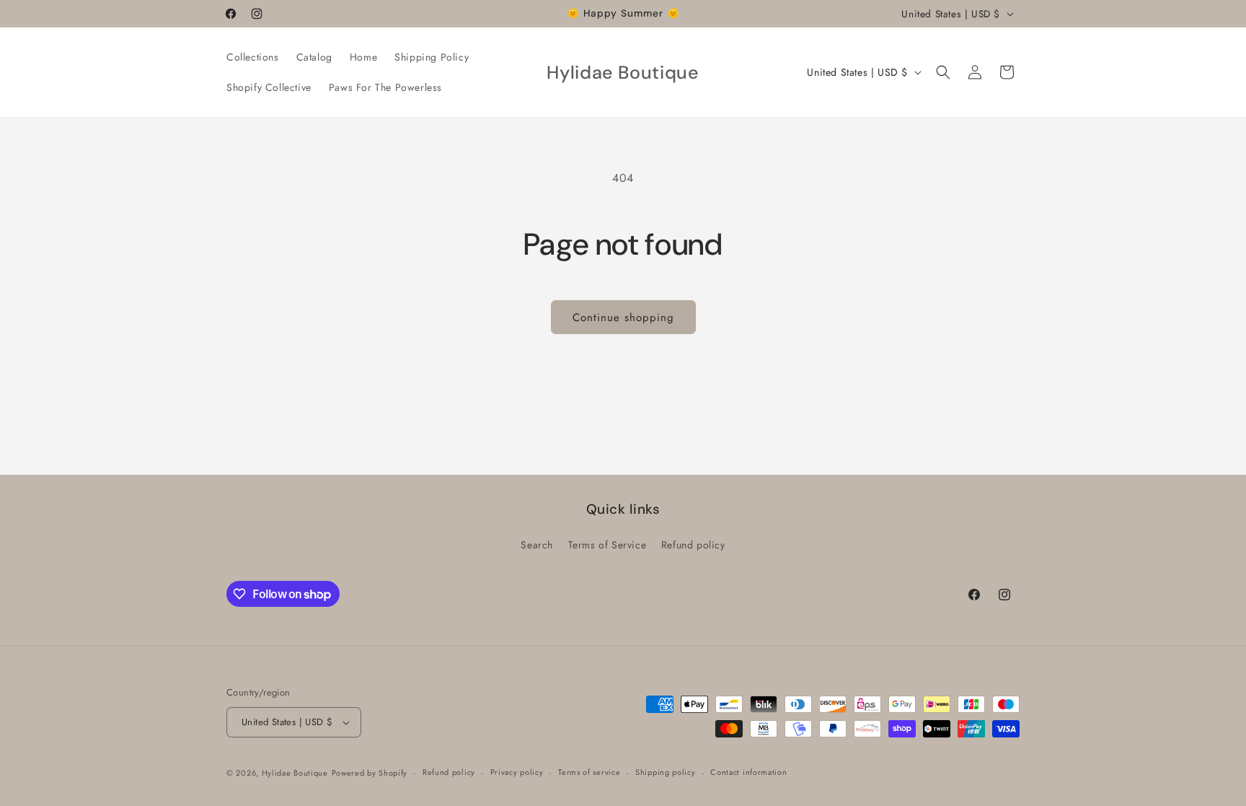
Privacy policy (517, 772)
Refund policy (693, 545)
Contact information (748, 772)
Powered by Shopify (370, 773)
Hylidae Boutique (295, 773)
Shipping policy (665, 772)
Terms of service (589, 772)
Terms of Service (607, 545)
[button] (943, 72)
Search (537, 545)
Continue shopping (623, 317)
